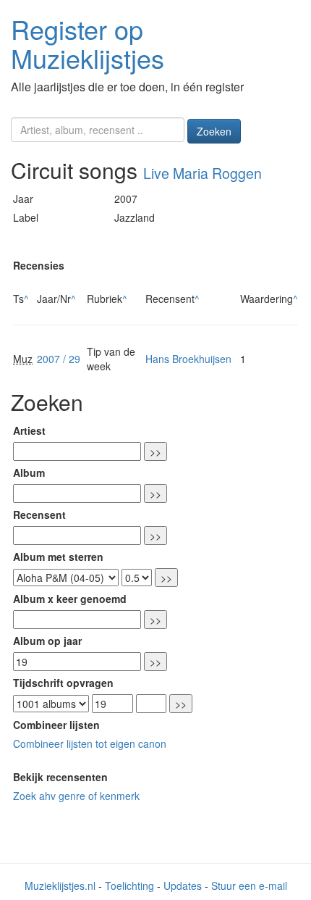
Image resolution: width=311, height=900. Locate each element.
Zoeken (214, 131)
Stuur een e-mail (249, 885)
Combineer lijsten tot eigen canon (89, 743)
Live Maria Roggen (202, 173)
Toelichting (129, 885)
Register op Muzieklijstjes (87, 43)
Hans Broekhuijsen (188, 358)
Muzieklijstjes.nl (60, 885)
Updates (182, 885)
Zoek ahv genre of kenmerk (76, 795)
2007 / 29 (58, 358)
